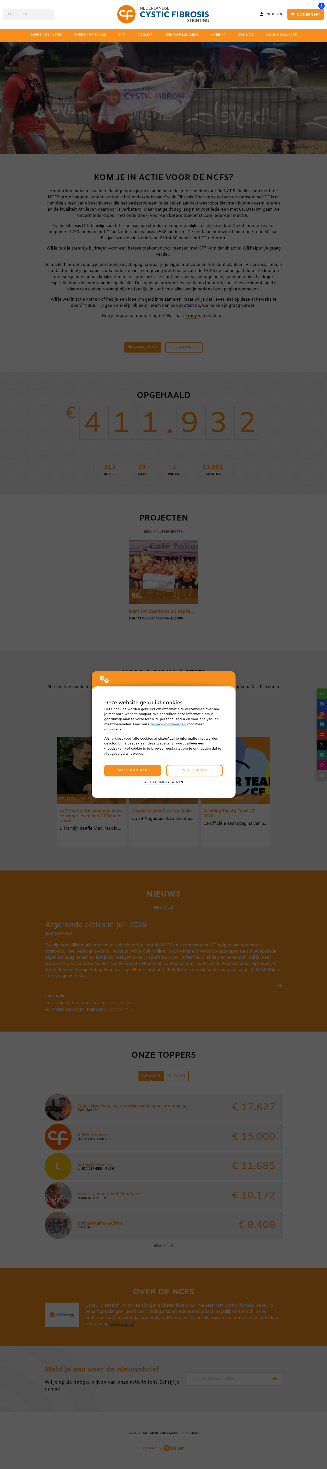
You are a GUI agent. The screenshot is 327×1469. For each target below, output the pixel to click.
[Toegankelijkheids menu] (321, 6)
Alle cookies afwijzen (163, 782)
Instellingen (194, 770)
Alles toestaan (133, 770)
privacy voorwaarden (168, 724)
